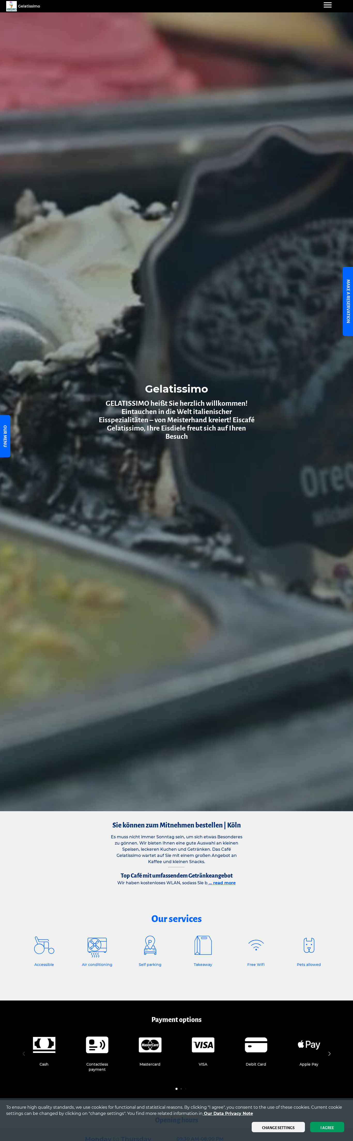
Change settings (278, 1128)
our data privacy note (228, 1113)
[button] (329, 1053)
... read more (222, 882)
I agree (327, 1128)
